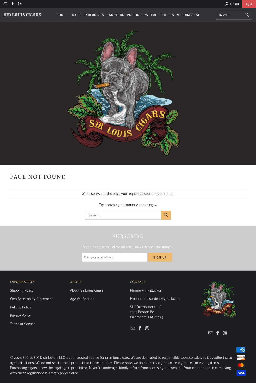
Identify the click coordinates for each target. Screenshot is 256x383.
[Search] (247, 15)
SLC (25, 358)
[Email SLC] (5, 4)
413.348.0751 (151, 291)
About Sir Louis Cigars (87, 291)
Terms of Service (22, 324)
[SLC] (22, 15)
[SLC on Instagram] (19, 4)
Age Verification (82, 299)
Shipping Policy (21, 291)
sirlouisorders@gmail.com (159, 299)
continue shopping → (140, 205)
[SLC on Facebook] (12, 4)
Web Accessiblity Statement (31, 299)
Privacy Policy (20, 316)
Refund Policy (20, 307)
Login (234, 4)
